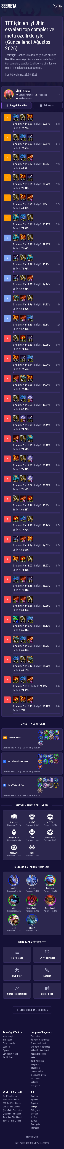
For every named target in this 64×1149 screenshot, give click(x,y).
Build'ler (6, 1047)
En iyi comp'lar (9, 1043)
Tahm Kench (50, 908)
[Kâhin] (48, 905)
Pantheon (50, 888)
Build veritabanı (37, 1061)
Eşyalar (6, 1050)
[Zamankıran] (47, 885)
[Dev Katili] (16, 117)
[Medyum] (32, 905)
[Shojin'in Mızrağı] (16, 619)
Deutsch (34, 1114)
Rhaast (32, 928)
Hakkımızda (32, 1136)
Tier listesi (7, 1040)
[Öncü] (35, 905)
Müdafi (32, 822)
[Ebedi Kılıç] (23, 117)
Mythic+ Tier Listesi (11, 1099)
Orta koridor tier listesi (40, 1047)
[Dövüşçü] (15, 885)
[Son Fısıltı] (30, 137)
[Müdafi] (33, 885)
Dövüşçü (14, 822)
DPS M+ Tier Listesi (11, 1106)
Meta (33, 1057)
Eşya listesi (35, 1078)
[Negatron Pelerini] (14, 300)
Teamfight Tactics (12, 1032)
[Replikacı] (53, 885)
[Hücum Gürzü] (16, 217)
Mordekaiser (32, 908)
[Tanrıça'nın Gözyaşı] (17, 621)
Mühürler (34, 1082)
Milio (14, 908)
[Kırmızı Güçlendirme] (23, 337)
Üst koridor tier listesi (40, 1040)
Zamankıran (50, 837)
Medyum (14, 853)
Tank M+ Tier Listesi (12, 1121)
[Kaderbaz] (15, 905)
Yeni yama (35, 1085)
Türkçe (34, 1106)
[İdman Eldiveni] (24, 119)
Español (34, 1103)
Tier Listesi (36, 1036)
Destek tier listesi (38, 1054)
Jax (13, 928)
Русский (34, 1099)
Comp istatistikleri (10, 1054)
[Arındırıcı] (32, 924)
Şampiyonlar (36, 1064)
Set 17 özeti (8, 1057)
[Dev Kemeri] (14, 220)
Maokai (14, 888)
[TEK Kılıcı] (14, 119)
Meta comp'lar (9, 1036)
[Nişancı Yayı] (17, 119)
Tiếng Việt (35, 1110)
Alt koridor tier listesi (40, 1050)
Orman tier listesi (38, 1043)
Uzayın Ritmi (14, 837)
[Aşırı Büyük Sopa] (31, 159)
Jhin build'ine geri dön (34, 1010)
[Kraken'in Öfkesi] (16, 297)
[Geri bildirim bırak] (55, 6)
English (34, 1096)
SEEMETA (8, 6)
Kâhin (32, 853)
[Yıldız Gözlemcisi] (12, 924)
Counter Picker (37, 1071)
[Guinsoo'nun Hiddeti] (30, 157)
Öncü (32, 837)
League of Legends (41, 1032)
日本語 (34, 1121)
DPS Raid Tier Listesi (12, 1103)
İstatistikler (35, 1068)
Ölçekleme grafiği (38, 1075)
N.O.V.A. (50, 822)
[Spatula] (29, 400)
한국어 (34, 1117)
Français (35, 1128)
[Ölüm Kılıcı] (30, 117)
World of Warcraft (12, 1092)
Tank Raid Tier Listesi (12, 1117)
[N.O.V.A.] (12, 885)
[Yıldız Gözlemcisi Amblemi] (30, 398)
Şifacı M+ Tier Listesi (12, 1114)
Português (35, 1124)
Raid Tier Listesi (10, 1096)
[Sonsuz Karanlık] (29, 905)
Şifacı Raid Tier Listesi (13, 1110)
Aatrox (32, 888)
